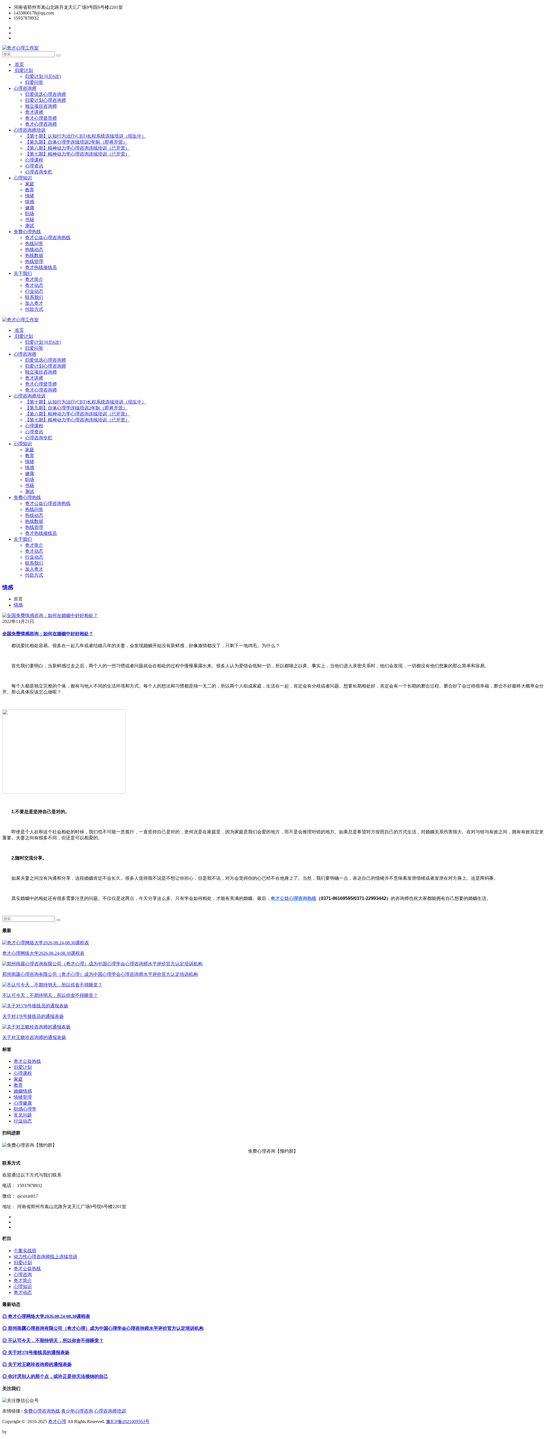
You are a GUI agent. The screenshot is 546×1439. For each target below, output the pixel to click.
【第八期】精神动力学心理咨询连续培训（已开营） (77, 148)
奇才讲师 (34, 112)
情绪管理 (23, 1097)
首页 (19, 64)
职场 (29, 213)
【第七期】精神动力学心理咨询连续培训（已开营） (77, 154)
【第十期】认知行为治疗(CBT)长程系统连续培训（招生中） (85, 136)
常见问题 (23, 1115)
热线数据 (34, 255)
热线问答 (34, 243)
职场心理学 (25, 1109)
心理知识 (23, 177)
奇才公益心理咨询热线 (48, 237)
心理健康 (23, 1103)
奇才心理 (57, 1421)
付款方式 (34, 309)
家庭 (29, 183)
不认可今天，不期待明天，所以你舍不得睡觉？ (50, 995)
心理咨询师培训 (30, 130)
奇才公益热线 (27, 1061)
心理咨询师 (25, 88)
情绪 (29, 195)
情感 (29, 201)
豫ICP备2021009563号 (128, 1421)
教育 (29, 189)
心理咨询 (23, 1274)
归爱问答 (34, 82)
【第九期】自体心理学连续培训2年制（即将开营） (76, 142)
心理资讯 (34, 165)
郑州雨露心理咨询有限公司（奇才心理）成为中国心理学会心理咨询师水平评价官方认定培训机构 (100, 974)
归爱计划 (23, 70)
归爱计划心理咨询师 (45, 100)
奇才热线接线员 (41, 267)
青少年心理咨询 (77, 1411)
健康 (29, 207)
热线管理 (34, 261)
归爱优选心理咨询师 (45, 94)
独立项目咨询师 (41, 106)
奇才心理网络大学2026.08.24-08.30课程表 (43, 953)
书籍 (29, 219)
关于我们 (23, 273)
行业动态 (34, 291)
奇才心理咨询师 (41, 124)
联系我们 (34, 297)
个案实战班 (25, 1250)
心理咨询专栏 (38, 171)
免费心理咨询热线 (42, 1411)
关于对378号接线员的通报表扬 (33, 1016)
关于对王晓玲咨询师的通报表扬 (34, 1037)
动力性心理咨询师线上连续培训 (45, 1256)
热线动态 (34, 249)
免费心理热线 (27, 231)
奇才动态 (34, 285)
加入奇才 (34, 303)
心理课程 (34, 160)
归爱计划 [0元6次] (43, 76)
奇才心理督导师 (41, 118)
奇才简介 (34, 279)
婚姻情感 (23, 1091)
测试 (29, 225)
